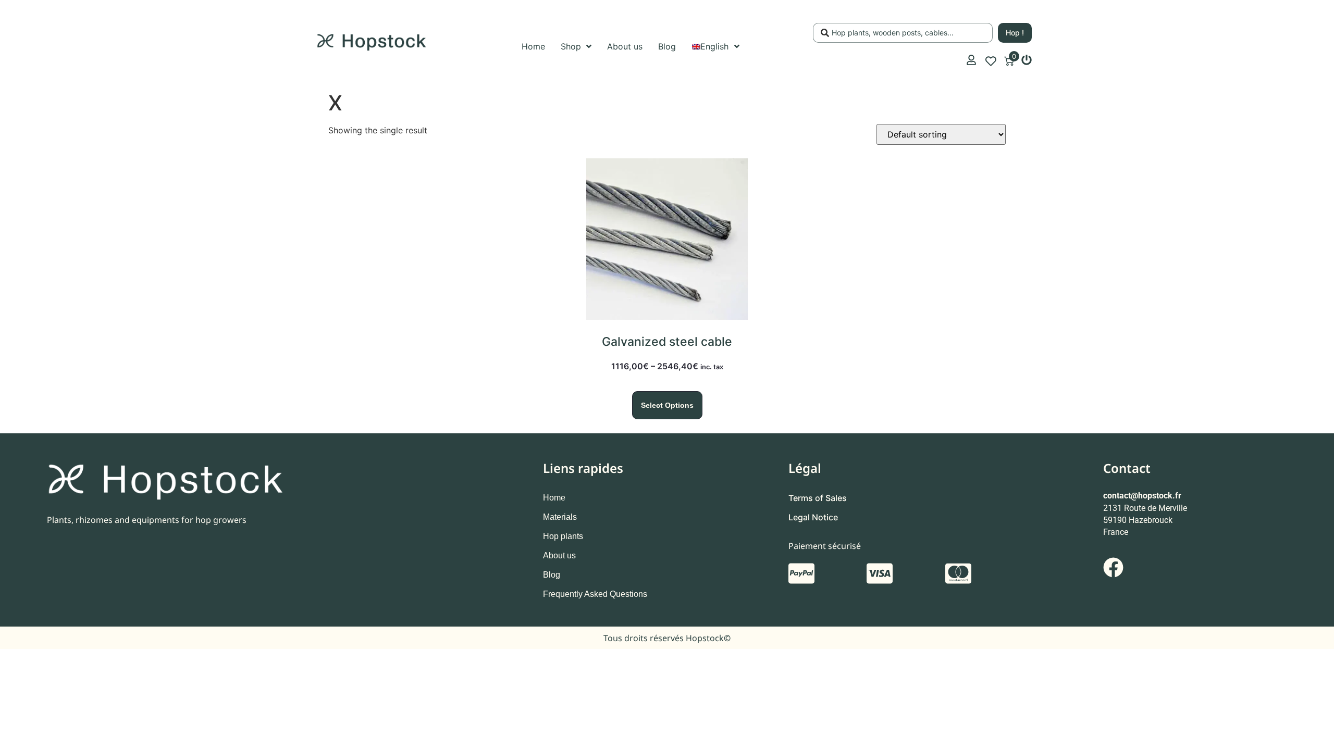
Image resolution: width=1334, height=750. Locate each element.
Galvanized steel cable (667, 341)
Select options (667, 405)
